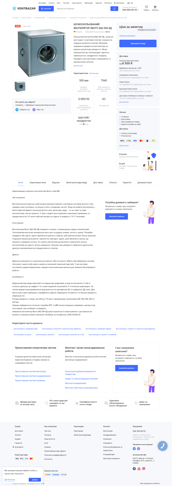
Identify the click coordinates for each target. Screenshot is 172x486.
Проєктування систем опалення (30, 380)
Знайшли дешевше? (127, 36)
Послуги (66, 3)
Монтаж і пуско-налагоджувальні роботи (85, 349)
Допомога (120, 3)
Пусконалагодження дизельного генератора (80, 372)
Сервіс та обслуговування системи (81, 379)
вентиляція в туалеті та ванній (102, 334)
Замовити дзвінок (116, 216)
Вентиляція (26, 18)
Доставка (42, 3)
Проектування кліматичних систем (35, 347)
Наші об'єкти (77, 3)
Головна (15, 18)
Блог (58, 3)
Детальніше (124, 102)
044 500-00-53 (129, 10)
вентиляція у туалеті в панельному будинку (135, 329)
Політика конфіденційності (55, 455)
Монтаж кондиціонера (75, 383)
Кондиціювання (109, 435)
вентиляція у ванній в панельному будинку (61, 329)
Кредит (18, 439)
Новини (47, 447)
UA (128, 3)
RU (132, 3)
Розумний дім (108, 454)
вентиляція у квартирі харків (98, 329)
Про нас (47, 431)
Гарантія (98, 3)
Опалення (107, 439)
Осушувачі (107, 443)
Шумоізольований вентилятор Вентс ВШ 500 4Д (108, 18)
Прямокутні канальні (78, 18)
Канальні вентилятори (57, 18)
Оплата (51, 3)
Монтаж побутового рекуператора (81, 388)
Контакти (108, 3)
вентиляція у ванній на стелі (71, 334)
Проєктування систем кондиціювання (33, 376)
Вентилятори (40, 18)
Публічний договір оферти (55, 451)
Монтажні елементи (111, 458)
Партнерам (88, 3)
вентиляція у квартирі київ (26, 329)
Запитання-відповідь (82, 435)
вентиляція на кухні (22, 334)
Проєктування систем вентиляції (30, 371)
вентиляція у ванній (45, 334)
